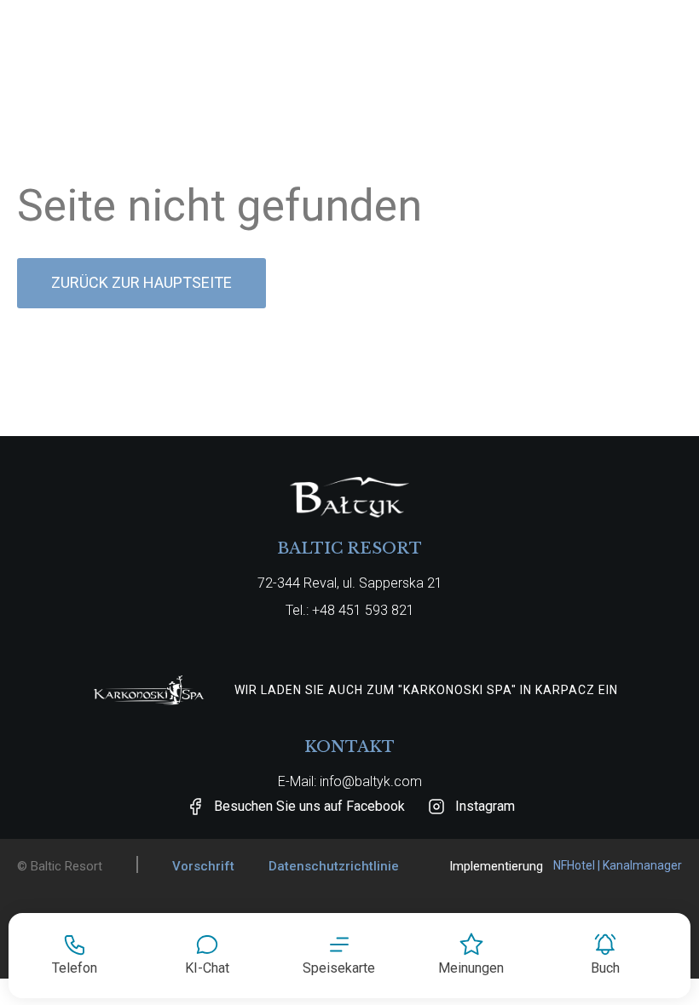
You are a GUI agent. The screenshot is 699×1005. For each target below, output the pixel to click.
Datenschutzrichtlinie (334, 866)
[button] (339, 955)
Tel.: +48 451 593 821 (350, 610)
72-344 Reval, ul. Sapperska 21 (349, 583)
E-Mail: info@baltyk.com (350, 781)
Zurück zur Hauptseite (141, 282)
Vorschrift (203, 866)
